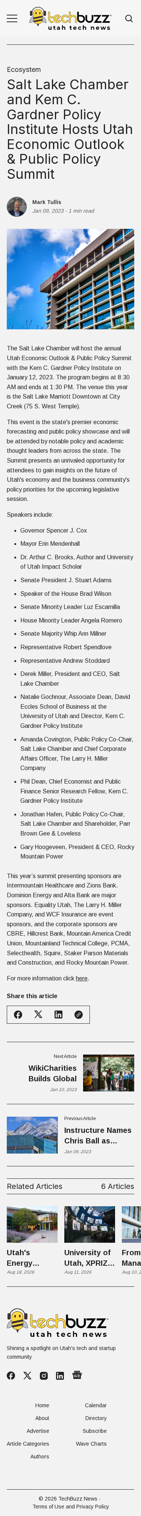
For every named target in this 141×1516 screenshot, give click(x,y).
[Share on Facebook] (18, 1015)
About (42, 1418)
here (82, 978)
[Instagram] (44, 1376)
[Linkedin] (60, 1376)
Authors (39, 1456)
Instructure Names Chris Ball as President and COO (98, 1136)
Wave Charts (91, 1443)
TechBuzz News (77, 1499)
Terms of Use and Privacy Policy (70, 1507)
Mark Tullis (46, 202)
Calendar (96, 1405)
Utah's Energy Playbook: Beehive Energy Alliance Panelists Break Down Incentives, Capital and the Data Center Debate (29, 1258)
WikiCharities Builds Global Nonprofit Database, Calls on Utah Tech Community (42, 1074)
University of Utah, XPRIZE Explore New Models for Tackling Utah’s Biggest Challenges (88, 1258)
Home (42, 1405)
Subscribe (95, 1431)
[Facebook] (11, 1375)
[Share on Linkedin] (58, 1014)
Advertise (38, 1431)
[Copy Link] (78, 1015)
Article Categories (28, 1443)
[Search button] (129, 19)
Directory (96, 1418)
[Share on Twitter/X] (38, 1014)
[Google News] (77, 1375)
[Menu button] (12, 18)
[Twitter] (27, 1376)
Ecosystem (24, 69)
